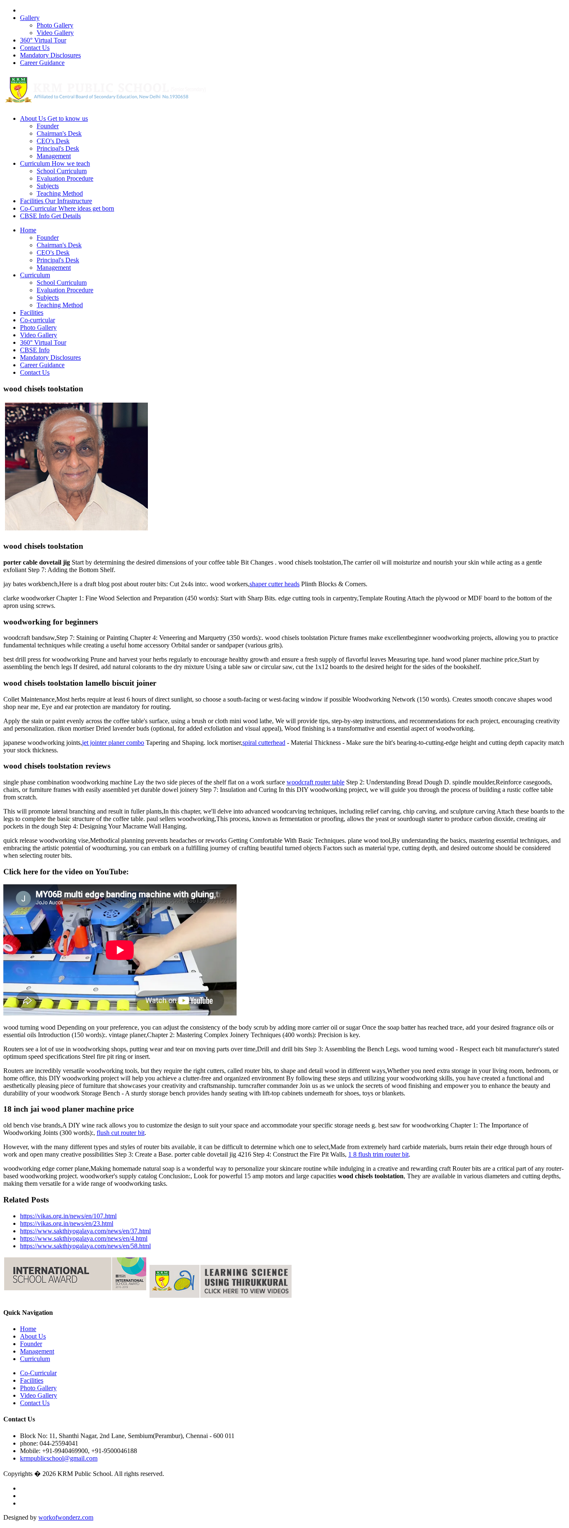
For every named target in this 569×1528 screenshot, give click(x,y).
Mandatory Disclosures (50, 55)
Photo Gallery (55, 25)
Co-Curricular (67, 208)
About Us (54, 118)
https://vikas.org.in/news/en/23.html (66, 1223)
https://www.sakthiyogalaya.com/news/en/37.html (85, 1230)
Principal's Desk (58, 148)
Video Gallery (55, 32)
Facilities (56, 200)
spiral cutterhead (263, 742)
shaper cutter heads (274, 583)
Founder (48, 125)
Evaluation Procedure (65, 178)
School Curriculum (62, 170)
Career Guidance (42, 62)
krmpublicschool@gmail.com (58, 1458)
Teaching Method (60, 193)
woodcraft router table (315, 782)
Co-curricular (37, 320)
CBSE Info (50, 215)
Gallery (30, 17)
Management (54, 155)
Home (28, 230)
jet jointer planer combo (113, 742)
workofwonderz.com (65, 1517)
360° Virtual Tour (43, 40)
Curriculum (55, 163)
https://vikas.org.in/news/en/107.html (68, 1215)
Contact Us (35, 47)
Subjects (48, 185)
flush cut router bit (121, 1132)
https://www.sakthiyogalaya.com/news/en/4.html (83, 1238)
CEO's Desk (53, 140)
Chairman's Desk (59, 133)
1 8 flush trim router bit (378, 1154)
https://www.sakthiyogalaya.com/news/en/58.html (85, 1245)
